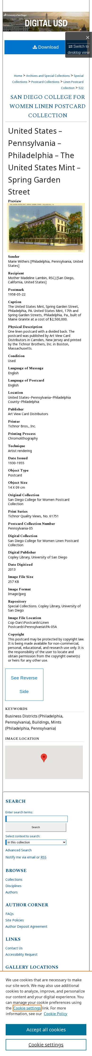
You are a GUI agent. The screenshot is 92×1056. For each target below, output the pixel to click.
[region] (46, 1013)
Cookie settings (27, 1008)
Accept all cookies (46, 1029)
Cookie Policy (55, 1013)
